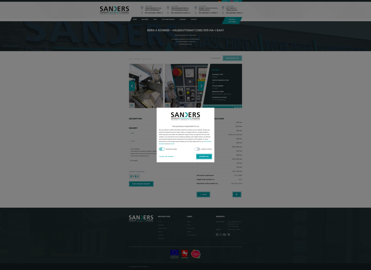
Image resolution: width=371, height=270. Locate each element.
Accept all (204, 156)
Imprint (172, 144)
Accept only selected (166, 156)
